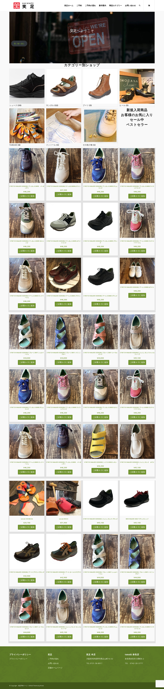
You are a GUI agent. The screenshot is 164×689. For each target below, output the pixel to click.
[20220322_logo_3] (23, 5)
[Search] (139, 5)
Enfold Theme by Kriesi (36, 685)
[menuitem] (69, 5)
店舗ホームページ (55, 667)
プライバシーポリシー (18, 658)
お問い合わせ (53, 663)
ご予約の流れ (53, 658)
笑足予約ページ (22, 685)
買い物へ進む (19, 43)
